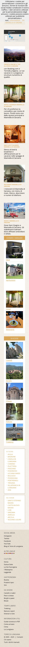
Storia (6, 562)
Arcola (11, 517)
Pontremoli (13, 480)
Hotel (8, 309)
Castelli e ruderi (9, 593)
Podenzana (13, 478)
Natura (9, 421)
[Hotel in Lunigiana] (14, 291)
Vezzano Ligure (14, 519)
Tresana (11, 483)
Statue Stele (8, 564)
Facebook (7, 541)
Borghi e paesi (9, 598)
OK (23, 20)
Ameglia (11, 515)
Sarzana (11, 512)
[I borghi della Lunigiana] (14, 363)
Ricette (6, 580)
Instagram (8, 536)
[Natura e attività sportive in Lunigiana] (14, 404)
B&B (8, 260)
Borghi (9, 380)
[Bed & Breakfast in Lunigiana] (14, 242)
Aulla (10, 454)
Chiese (9, 401)
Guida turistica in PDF (12, 621)
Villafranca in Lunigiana (14, 486)
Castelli (9, 360)
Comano (11, 464)
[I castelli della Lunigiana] (14, 342)
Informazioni (15, 20)
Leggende (7, 572)
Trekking (9, 442)
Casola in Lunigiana (12, 460)
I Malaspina (8, 569)
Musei (6, 601)
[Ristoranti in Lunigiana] (14, 312)
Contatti (20, 637)
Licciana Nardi (14, 473)
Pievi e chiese (9, 595)
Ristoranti (10, 329)
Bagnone (12, 456)
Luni (9, 510)
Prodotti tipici (9, 582)
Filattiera (12, 466)
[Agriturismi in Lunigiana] (14, 262)
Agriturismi (10, 280)
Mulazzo (11, 476)
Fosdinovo (12, 471)
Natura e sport (9, 611)
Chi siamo (7, 639)
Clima (6, 627)
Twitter (6, 538)
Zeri (9, 490)
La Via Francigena (10, 567)
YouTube (7, 544)
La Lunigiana (9, 629)
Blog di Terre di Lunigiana (13, 546)
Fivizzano (12, 468)
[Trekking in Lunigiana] (14, 424)
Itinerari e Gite (9, 614)
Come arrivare (9, 624)
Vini (5, 585)
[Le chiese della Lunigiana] (14, 383)
